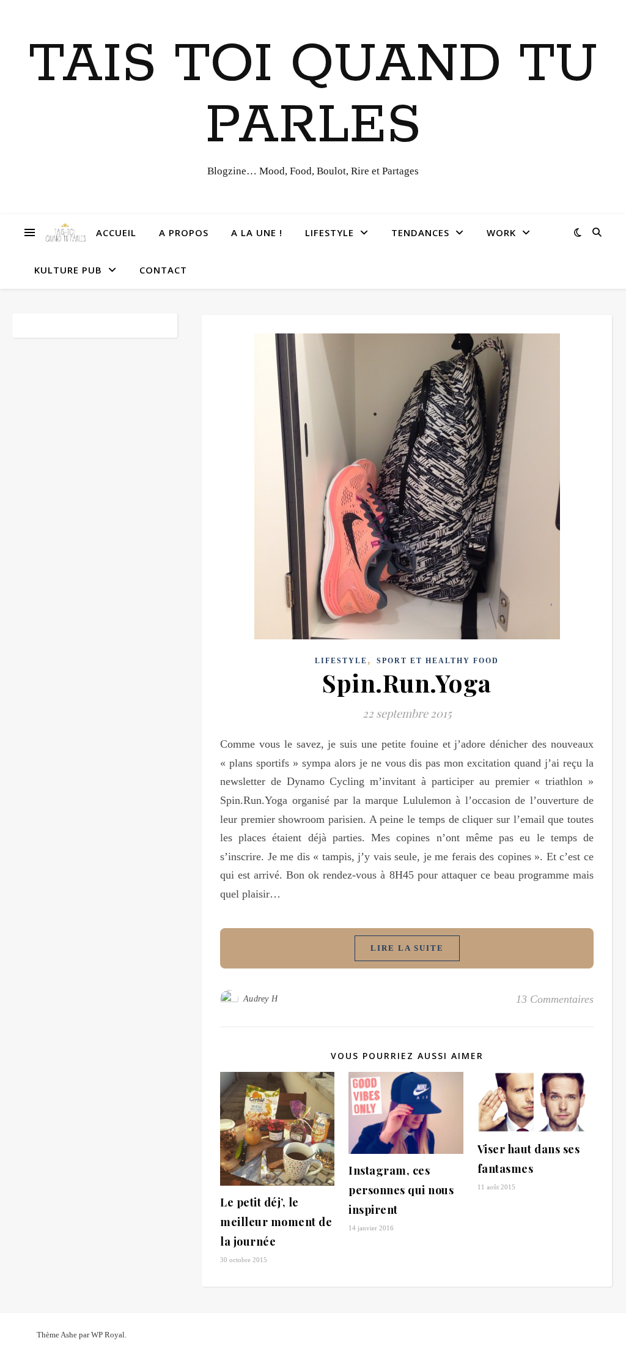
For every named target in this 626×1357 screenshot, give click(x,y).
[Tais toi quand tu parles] (65, 233)
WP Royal (108, 1334)
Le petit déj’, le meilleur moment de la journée (276, 1222)
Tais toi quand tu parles (313, 95)
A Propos (183, 232)
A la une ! (256, 232)
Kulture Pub (68, 270)
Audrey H (260, 998)
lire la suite (407, 948)
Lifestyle (329, 232)
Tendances (420, 232)
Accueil (116, 232)
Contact (163, 270)
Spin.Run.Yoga (407, 682)
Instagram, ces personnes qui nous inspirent (401, 1190)
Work (501, 232)
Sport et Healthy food (438, 660)
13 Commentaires (555, 999)
